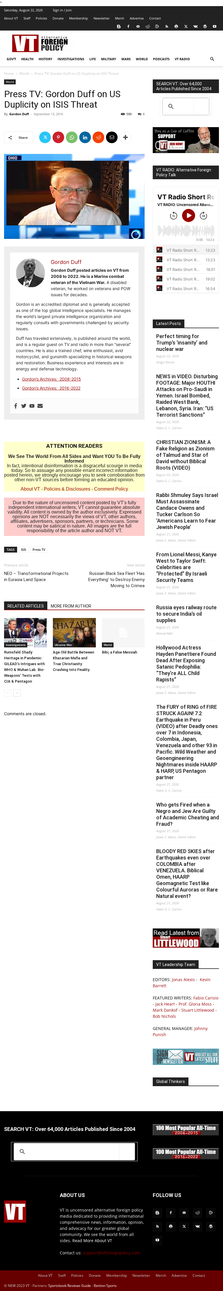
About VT (11, 18)
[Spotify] (176, 26)
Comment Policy (111, 488)
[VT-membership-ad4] (186, 151)
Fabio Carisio (205, 998)
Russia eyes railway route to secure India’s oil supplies (186, 613)
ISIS (23, 549)
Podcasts (161, 59)
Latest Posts (168, 323)
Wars (126, 59)
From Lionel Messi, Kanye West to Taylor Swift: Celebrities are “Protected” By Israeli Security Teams (186, 567)
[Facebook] (128, 26)
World (142, 59)
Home (9, 73)
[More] (125, 137)
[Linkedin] (85, 137)
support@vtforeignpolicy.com (111, 1253)
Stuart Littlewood (197, 1010)
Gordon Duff (19, 114)
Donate (58, 18)
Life (92, 59)
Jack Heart (165, 1004)
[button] (212, 59)
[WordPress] (205, 26)
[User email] (40, 406)
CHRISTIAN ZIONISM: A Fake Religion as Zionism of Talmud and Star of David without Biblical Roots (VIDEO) (185, 455)
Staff (27, 18)
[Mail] (138, 26)
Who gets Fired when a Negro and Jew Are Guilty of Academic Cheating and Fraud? (187, 814)
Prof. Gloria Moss (195, 1004)
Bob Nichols (164, 1016)
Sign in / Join (62, 10)
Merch (119, 18)
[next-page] (17, 693)
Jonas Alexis (183, 979)
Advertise (137, 18)
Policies (41, 18)
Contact (155, 18)
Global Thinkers (170, 1081)
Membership (78, 18)
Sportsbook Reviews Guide (69, 1285)
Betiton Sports (105, 1285)
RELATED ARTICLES (26, 606)
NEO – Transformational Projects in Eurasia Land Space (36, 576)
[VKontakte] (195, 26)
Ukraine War (63, 645)
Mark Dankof (165, 1010)
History (45, 59)
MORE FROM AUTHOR (71, 606)
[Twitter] (185, 26)
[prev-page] (7, 693)
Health (27, 59)
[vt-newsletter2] (186, 1063)
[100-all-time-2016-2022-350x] (186, 1158)
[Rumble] (157, 26)
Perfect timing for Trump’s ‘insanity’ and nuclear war (181, 342)
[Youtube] (214, 26)
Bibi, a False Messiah (119, 652)
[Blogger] (118, 26)
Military (108, 59)
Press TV (39, 549)
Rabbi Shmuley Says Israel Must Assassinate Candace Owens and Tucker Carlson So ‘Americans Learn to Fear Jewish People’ (187, 511)
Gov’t (11, 59)
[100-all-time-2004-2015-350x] (186, 1134)
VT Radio (182, 59)
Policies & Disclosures (67, 488)
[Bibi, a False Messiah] (123, 632)
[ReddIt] (98, 137)
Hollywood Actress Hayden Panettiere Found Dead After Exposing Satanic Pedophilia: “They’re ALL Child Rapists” (186, 663)
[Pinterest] (58, 137)
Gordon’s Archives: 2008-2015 (51, 379)
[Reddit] (147, 26)
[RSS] (166, 26)
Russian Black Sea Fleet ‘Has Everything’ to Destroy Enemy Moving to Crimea (116, 579)
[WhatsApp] (72, 137)
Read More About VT (92, 1240)
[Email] (112, 137)
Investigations (70, 59)
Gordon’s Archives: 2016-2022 (51, 388)
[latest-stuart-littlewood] (186, 946)
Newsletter (101, 18)
